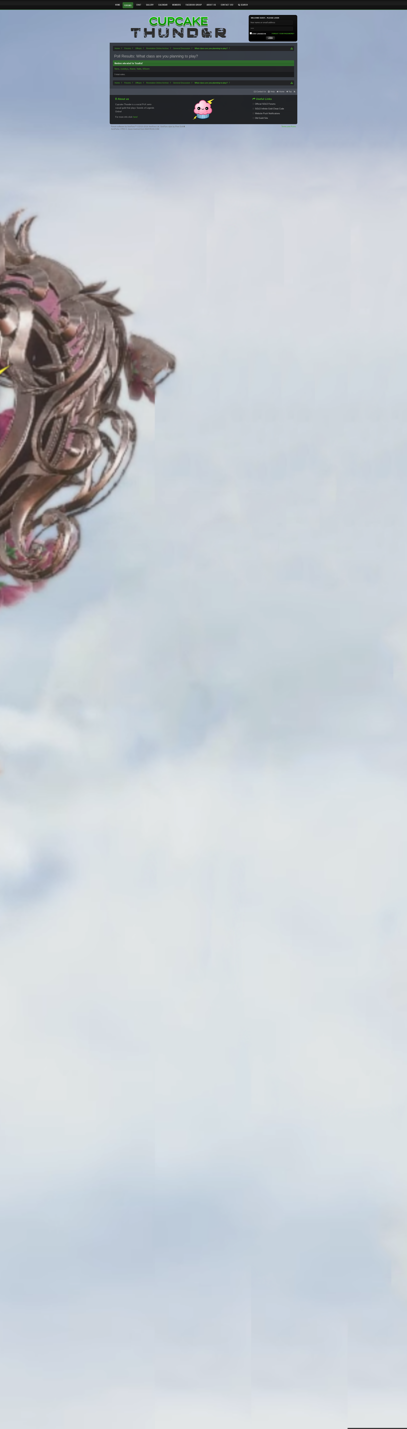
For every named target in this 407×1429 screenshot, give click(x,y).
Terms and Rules (288, 126)
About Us (211, 4)
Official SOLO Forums (265, 104)
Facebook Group (194, 4)
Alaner (132, 69)
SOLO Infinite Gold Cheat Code (269, 108)
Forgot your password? (283, 33)
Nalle (139, 69)
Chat (138, 4)
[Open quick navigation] (292, 48)
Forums (128, 5)
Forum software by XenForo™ (135, 126)
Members (176, 4)
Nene (116, 69)
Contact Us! (227, 4)
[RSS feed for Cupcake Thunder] (295, 92)
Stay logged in (259, 34)
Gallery (150, 4)
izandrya (124, 69)
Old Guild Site (261, 118)
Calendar (163, 4)
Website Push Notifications (267, 113)
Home (117, 4)
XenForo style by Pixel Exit (172, 126)
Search (244, 4)
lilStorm (146, 69)
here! (135, 117)
